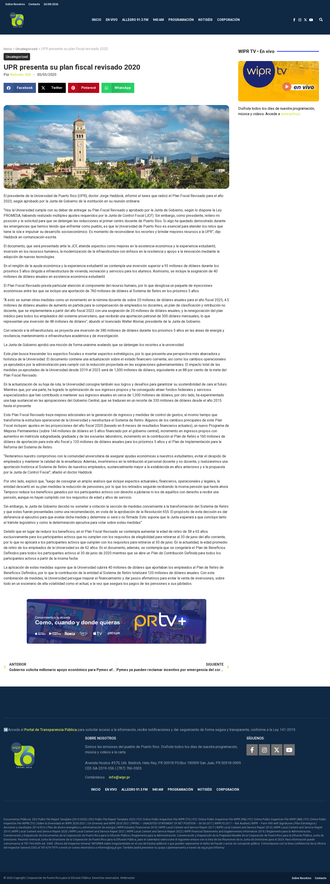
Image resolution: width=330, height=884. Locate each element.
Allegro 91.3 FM (135, 20)
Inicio (96, 20)
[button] (321, 20)
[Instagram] (264, 749)
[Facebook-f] (252, 749)
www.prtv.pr (290, 114)
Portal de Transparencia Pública (50, 730)
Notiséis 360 (20, 74)
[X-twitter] (276, 749)
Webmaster (127, 878)
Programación (181, 20)
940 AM (158, 20)
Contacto (34, 4)
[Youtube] (289, 749)
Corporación (228, 20)
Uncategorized (26, 49)
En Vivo (112, 20)
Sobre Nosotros (15, 4)
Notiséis (205, 20)
